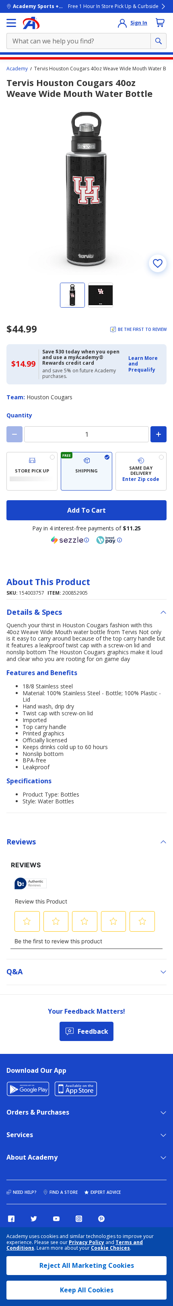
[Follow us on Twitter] (34, 1219)
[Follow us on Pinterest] (101, 1219)
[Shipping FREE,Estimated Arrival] (86, 471)
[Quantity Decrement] (14, 434)
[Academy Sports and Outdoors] (31, 22)
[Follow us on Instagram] (79, 1219)
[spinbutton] (86, 434)
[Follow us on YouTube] (56, 1219)
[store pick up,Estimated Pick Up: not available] (32, 471)
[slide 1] (72, 295)
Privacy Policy (86, 1242)
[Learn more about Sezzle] (70, 540)
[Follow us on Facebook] (11, 1219)
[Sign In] (122, 22)
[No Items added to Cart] (160, 22)
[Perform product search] (158, 41)
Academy (17, 69)
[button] (145, 364)
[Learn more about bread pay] (109, 540)
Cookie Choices (110, 1248)
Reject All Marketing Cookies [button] (86, 1265)
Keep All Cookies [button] (86, 1289)
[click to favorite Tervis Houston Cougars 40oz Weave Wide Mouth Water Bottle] (158, 263)
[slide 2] (100, 295)
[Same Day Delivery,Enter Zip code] (141, 471)
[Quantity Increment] (158, 434)
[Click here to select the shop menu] (11, 22)
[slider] (86, 189)
